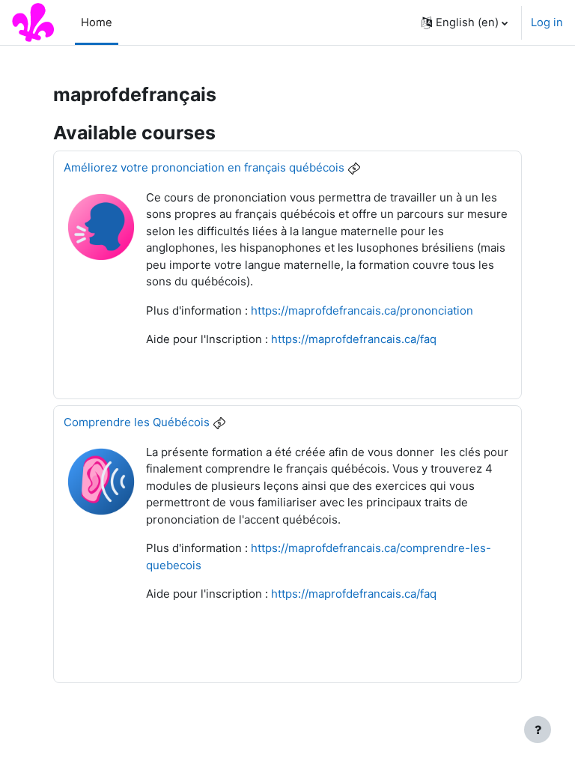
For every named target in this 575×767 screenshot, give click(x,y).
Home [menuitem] (96, 22)
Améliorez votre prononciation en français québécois (204, 167)
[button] (464, 22)
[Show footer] (537, 729)
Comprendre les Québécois (137, 422)
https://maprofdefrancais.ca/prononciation (362, 310)
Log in (547, 22)
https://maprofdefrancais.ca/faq (353, 339)
